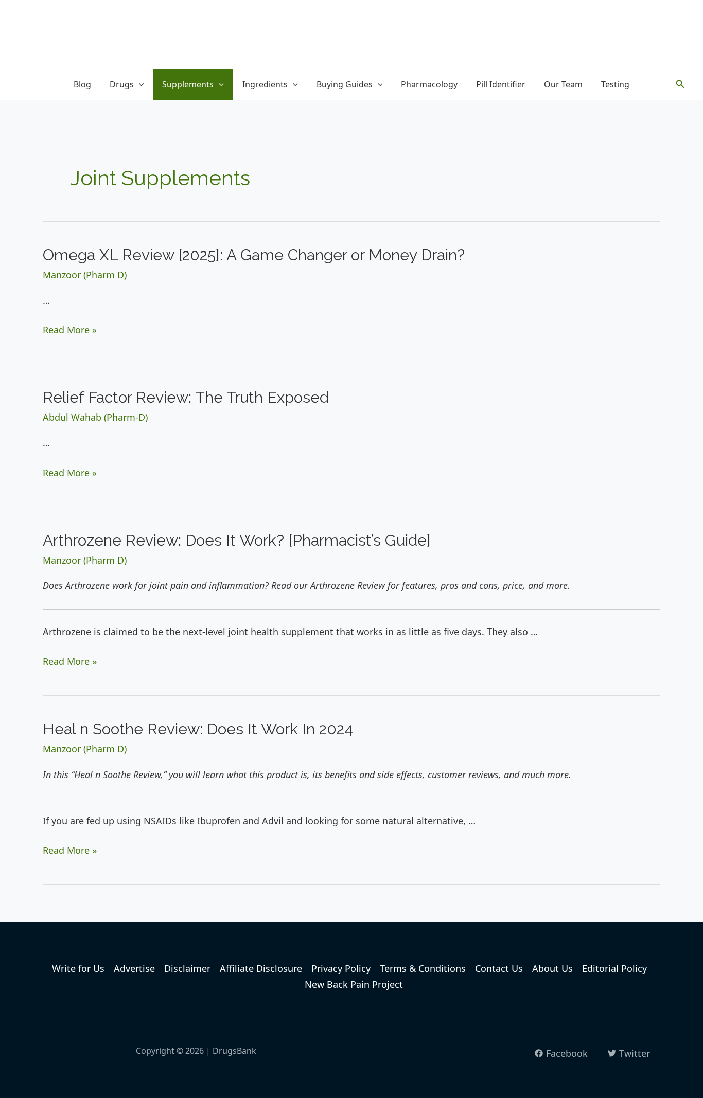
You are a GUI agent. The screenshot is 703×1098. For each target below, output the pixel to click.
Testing (615, 84)
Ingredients (265, 84)
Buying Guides (345, 84)
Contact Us (499, 968)
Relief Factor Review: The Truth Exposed (186, 397)
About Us (552, 968)
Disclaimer (187, 968)
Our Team (563, 84)
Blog (82, 84)
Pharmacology (429, 84)
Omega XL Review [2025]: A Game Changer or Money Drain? (254, 255)
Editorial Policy (614, 968)
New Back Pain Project (354, 984)
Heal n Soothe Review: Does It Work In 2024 (198, 729)
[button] (139, 84)
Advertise (134, 968)
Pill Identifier (500, 84)
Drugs (122, 84)
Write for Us (78, 968)
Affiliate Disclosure (261, 968)
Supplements (188, 84)
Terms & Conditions (423, 968)
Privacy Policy (341, 968)
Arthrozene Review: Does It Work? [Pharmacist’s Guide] (237, 540)
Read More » (70, 330)
